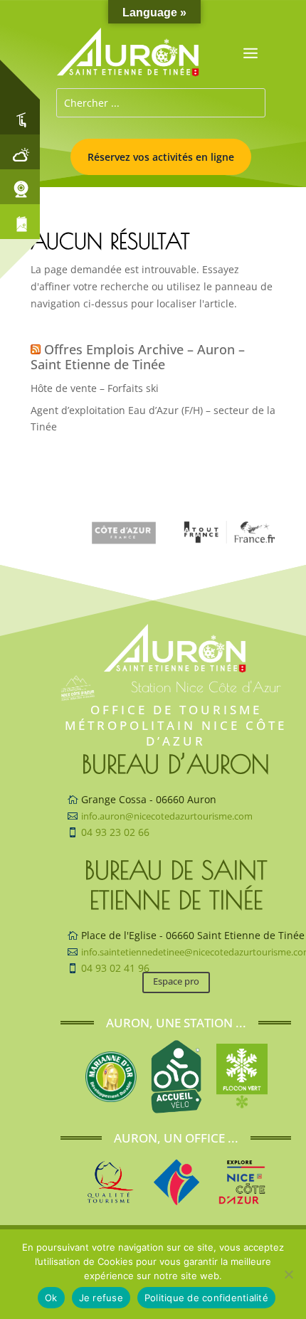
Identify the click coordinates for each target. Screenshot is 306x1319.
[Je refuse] (288, 1274)
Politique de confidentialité (206, 1297)
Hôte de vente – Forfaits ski (95, 388)
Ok (51, 1297)
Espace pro (176, 981)
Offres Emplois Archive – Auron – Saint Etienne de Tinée (138, 357)
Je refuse (101, 1297)
